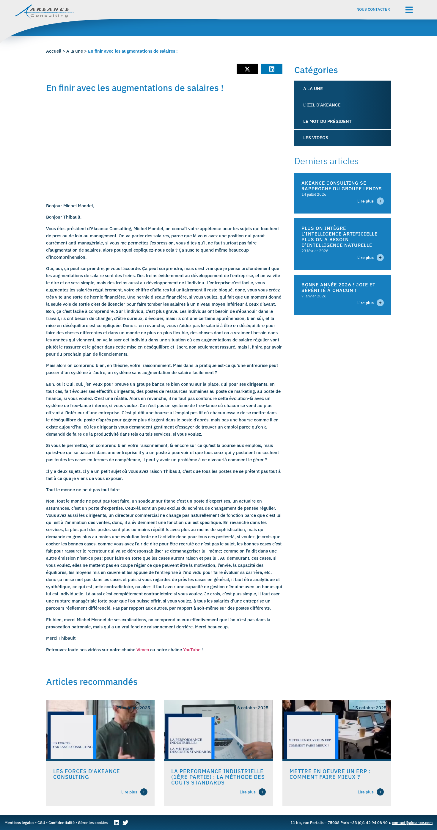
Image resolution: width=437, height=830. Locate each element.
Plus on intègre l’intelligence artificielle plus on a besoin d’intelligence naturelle (339, 236)
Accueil (53, 51)
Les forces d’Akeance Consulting (86, 774)
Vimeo (142, 649)
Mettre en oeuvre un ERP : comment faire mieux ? (330, 774)
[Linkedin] (117, 823)
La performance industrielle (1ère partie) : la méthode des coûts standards (218, 777)
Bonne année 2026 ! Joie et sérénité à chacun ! (338, 287)
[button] (247, 69)
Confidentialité (61, 822)
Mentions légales (19, 822)
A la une (74, 51)
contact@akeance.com (412, 822)
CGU (41, 822)
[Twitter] (125, 823)
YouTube (191, 649)
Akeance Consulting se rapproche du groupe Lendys (341, 186)
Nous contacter (373, 9)
